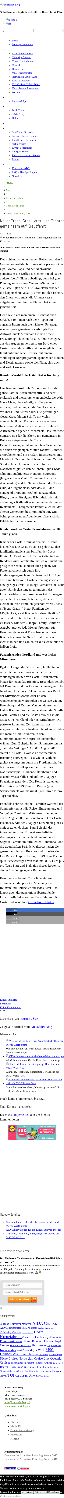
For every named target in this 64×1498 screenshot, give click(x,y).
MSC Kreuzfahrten (22, 72)
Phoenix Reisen (18, 1362)
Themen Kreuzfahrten (43, 1371)
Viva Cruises (44, 1376)
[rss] (8, 23)
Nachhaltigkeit (55, 1354)
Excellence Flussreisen (24, 139)
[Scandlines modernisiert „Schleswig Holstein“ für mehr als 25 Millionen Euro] (35, 1083)
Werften (16, 92)
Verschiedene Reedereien (25, 88)
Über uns (15, 1422)
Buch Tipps (18, 110)
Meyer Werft (37, 1350)
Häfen (15, 117)
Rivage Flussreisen (22, 147)
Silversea (4, 1371)
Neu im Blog (17, 105)
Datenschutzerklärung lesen (47, 1492)
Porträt (15, 40)
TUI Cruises (17, 1375)
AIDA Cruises (44, 1323)
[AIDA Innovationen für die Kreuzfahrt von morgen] (35, 1056)
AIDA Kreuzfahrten (22, 53)
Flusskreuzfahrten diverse (26, 155)
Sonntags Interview (22, 44)
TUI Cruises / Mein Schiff (26, 84)
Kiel (48, 1346)
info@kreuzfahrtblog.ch (17, 1402)
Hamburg (37, 1341)
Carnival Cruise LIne (46, 1328)
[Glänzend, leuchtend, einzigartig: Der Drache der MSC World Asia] (35, 1067)
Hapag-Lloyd (19, 68)
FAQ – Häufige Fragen (24, 172)
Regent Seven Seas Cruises (15, 1366)
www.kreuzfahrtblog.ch (17, 1406)
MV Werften (43, 1355)
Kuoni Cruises (23, 1350)
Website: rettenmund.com (10, 1496)
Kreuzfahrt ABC (21, 168)
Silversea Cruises (16, 1371)
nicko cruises (19, 143)
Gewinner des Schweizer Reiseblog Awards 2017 (30, 1455)
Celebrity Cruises (21, 57)
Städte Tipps (18, 114)
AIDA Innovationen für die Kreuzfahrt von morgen (33, 1229)
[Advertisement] (32, 958)
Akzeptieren (27, 1492)
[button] (11, 909)
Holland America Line (20, 1345)
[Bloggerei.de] (23, 1468)
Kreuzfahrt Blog (9, 999)
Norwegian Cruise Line (24, 76)
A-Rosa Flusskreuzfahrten (26, 136)
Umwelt (34, 1375)
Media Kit (15, 1426)
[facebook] (12, 19)
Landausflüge (19, 101)
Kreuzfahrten (8, 1350)
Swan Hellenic (30, 1371)
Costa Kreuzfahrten (22, 61)
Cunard (16, 65)
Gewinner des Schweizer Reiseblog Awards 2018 (30, 1459)
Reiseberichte (19, 122)
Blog (8, 190)
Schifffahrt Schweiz (22, 132)
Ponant (30, 1362)
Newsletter (18, 176)
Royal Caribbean (21, 80)
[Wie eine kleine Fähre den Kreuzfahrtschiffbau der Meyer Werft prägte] (35, 1044)
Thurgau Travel (20, 151)
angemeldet (21, 1114)
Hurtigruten (39, 1345)
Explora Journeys (40, 1337)
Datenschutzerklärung (22, 1430)
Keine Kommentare (10, 1007)
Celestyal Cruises (27, 1333)
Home (11, 30)
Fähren (15, 159)
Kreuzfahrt (56, 1345)
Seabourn (54, 1367)
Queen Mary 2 (58, 1363)
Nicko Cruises (9, 1358)
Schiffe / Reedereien (25, 49)
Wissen (13, 163)
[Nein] (61, 1492)
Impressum (16, 1434)
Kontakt (14, 1438)
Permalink (5, 1003)
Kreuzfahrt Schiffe (14, 198)
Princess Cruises (43, 1362)
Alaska (24, 1328)
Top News (15, 36)
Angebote (15, 96)
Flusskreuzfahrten (23, 127)
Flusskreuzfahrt (56, 1337)
